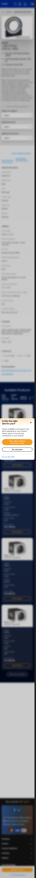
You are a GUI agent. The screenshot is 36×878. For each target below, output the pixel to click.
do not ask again (8, 457)
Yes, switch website (17, 442)
